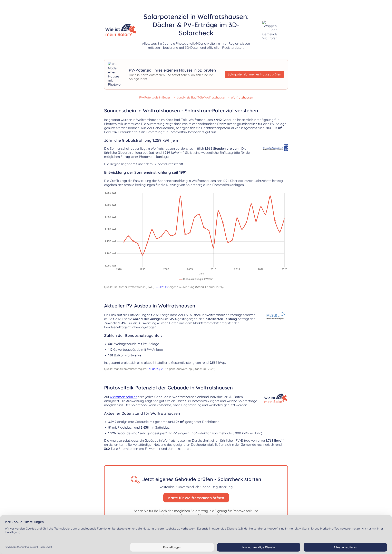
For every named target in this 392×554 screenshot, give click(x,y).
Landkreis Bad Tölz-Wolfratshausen (201, 97)
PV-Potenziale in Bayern (155, 97)
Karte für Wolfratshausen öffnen (196, 497)
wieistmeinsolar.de (123, 397)
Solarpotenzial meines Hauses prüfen (254, 74)
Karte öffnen (357, 85)
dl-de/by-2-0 (157, 368)
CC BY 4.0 (162, 287)
